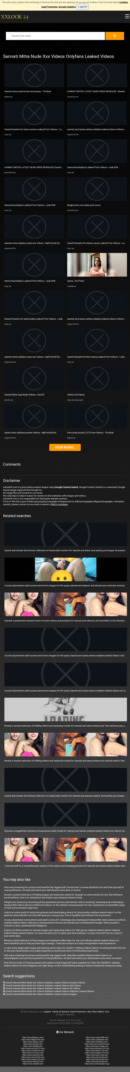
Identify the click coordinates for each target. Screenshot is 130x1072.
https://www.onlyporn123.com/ (97, 1053)
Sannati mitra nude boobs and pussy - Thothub (27, 91)
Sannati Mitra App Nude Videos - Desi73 (24, 394)
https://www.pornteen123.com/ (97, 1048)
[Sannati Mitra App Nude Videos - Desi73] (34, 389)
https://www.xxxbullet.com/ (33, 1055)
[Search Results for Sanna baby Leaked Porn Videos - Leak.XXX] (34, 313)
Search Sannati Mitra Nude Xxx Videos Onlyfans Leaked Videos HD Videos (42, 988)
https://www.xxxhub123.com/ (33, 1057)
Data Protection (78, 1011)
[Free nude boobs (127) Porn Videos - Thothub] (97, 427)
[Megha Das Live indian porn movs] (97, 200)
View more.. (65, 447)
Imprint (47, 1011)
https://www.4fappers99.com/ (33, 1040)
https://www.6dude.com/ (33, 1044)
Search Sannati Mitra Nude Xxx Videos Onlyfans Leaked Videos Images (41, 994)
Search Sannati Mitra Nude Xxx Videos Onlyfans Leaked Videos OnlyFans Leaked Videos (49, 991)
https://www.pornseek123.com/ (97, 1044)
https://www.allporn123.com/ (97, 1051)
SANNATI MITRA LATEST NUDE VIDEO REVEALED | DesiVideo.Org (37, 167)
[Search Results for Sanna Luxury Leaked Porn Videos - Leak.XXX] (97, 237)
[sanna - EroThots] (97, 275)
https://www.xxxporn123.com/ (33, 1059)
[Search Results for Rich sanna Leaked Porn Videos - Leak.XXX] (97, 351)
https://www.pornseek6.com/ (97, 1046)
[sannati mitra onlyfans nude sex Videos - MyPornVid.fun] (34, 237)
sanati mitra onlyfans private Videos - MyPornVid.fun (30, 432)
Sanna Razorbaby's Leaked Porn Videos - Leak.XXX (29, 205)
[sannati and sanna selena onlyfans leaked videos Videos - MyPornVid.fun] (97, 124)
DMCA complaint (59, 504)
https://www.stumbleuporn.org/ (97, 1064)
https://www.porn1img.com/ (97, 1055)
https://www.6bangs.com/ (33, 1042)
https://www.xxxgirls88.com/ (97, 1037)
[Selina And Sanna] (97, 389)
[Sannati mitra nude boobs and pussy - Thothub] (34, 86)
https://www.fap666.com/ (33, 1046)
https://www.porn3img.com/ (97, 1059)
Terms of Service (60, 1011)
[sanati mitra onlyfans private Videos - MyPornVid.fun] (34, 427)
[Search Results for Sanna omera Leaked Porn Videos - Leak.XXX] (34, 124)
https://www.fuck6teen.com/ (97, 1042)
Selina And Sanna (75, 394)
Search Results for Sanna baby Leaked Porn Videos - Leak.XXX (35, 318)
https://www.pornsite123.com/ (33, 1048)
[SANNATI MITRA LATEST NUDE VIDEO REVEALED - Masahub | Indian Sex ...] (97, 86)
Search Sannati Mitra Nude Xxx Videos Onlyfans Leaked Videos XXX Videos (43, 985)
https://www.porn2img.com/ (97, 1057)
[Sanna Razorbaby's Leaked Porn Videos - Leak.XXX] (34, 200)
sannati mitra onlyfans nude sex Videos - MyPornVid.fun (32, 243)
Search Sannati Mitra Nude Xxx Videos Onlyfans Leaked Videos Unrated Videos (45, 982)
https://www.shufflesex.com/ (32, 1051)
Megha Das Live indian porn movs (84, 205)
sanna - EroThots (75, 280)
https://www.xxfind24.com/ (33, 1062)
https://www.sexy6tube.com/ (97, 1040)
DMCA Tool (103, 1011)
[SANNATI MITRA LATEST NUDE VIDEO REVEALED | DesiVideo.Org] (34, 162)
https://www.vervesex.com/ (33, 1053)
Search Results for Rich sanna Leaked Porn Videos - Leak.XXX (98, 356)
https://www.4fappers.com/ (33, 1037)
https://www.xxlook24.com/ (33, 1064)
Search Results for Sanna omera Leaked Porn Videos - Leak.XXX (36, 129)
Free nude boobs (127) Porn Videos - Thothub (90, 432)
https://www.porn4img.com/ (97, 1062)
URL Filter (92, 1011)
